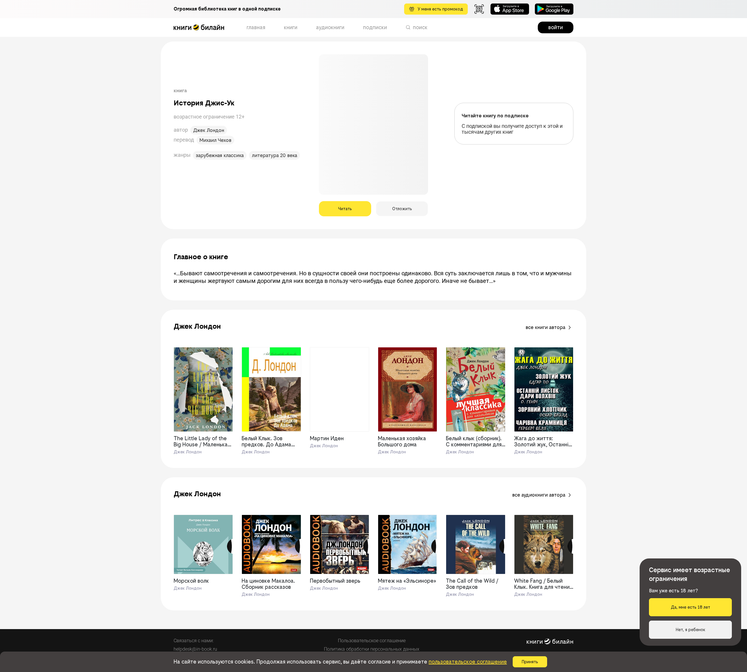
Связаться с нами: (194, 640)
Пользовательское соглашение (372, 640)
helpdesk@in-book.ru (195, 649)
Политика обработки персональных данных (371, 649)
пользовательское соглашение (468, 662)
